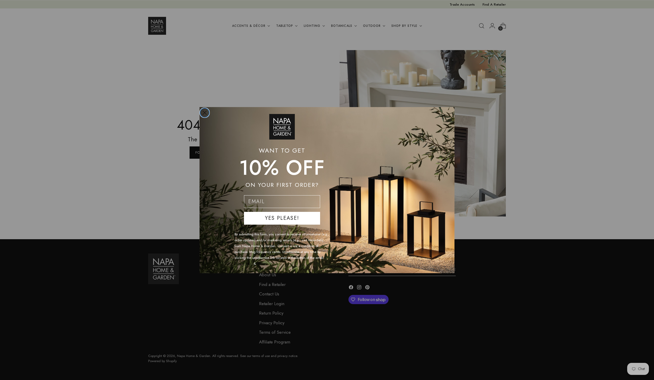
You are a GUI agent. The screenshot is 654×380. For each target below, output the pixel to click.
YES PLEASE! (282, 218)
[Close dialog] (204, 112)
